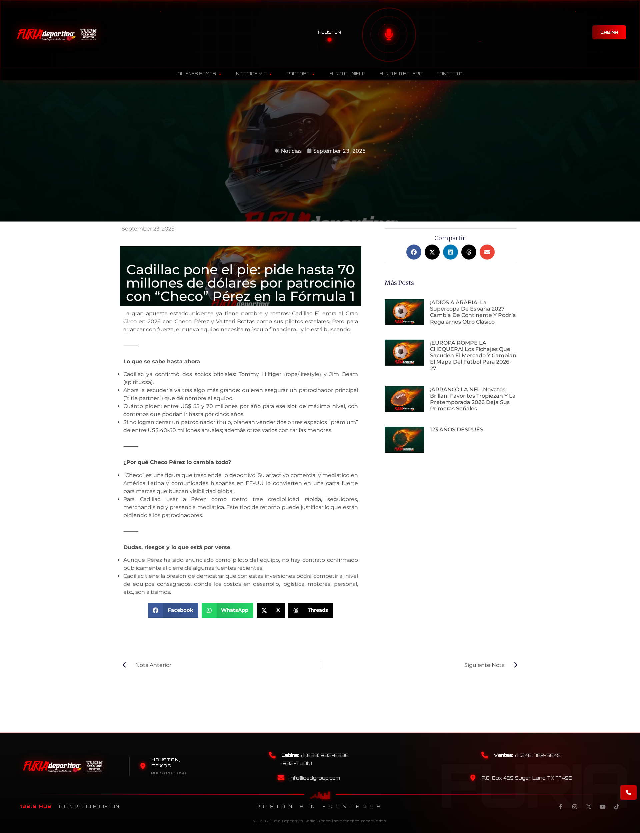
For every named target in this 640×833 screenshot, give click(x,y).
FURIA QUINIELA (347, 73)
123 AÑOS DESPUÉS (456, 429)
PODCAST (298, 73)
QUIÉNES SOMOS (197, 73)
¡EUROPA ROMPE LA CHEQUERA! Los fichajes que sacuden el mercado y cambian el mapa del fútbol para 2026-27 (473, 356)
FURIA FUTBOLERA (400, 73)
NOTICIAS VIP (251, 73)
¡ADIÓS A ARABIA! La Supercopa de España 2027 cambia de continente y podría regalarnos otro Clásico (473, 312)
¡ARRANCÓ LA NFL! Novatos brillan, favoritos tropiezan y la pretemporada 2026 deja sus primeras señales (473, 399)
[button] (173, 610)
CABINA (609, 32)
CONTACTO (449, 73)
